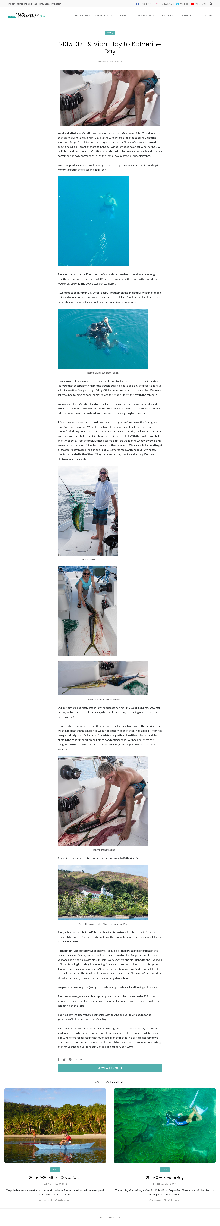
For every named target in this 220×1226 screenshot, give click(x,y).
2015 (110, 33)
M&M (103, 61)
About (124, 15)
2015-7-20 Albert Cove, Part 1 (55, 1177)
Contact (188, 15)
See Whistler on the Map (155, 15)
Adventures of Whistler (92, 15)
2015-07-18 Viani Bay (165, 1177)
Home (209, 15)
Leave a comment (110, 1068)
